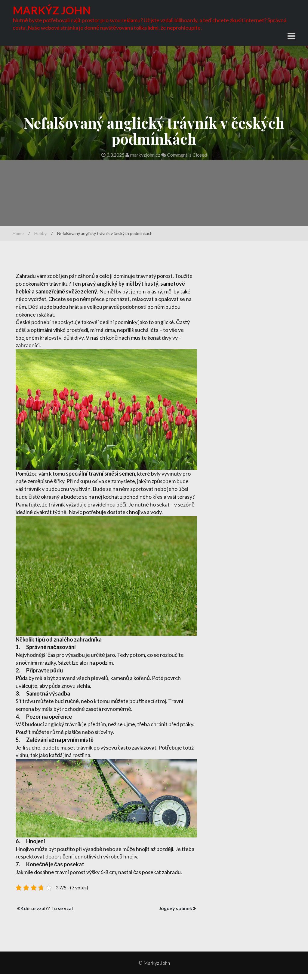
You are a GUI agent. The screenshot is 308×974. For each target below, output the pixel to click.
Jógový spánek (175, 908)
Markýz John (52, 10)
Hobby (40, 233)
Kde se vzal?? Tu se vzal (46, 908)
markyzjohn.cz (145, 155)
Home (18, 233)
